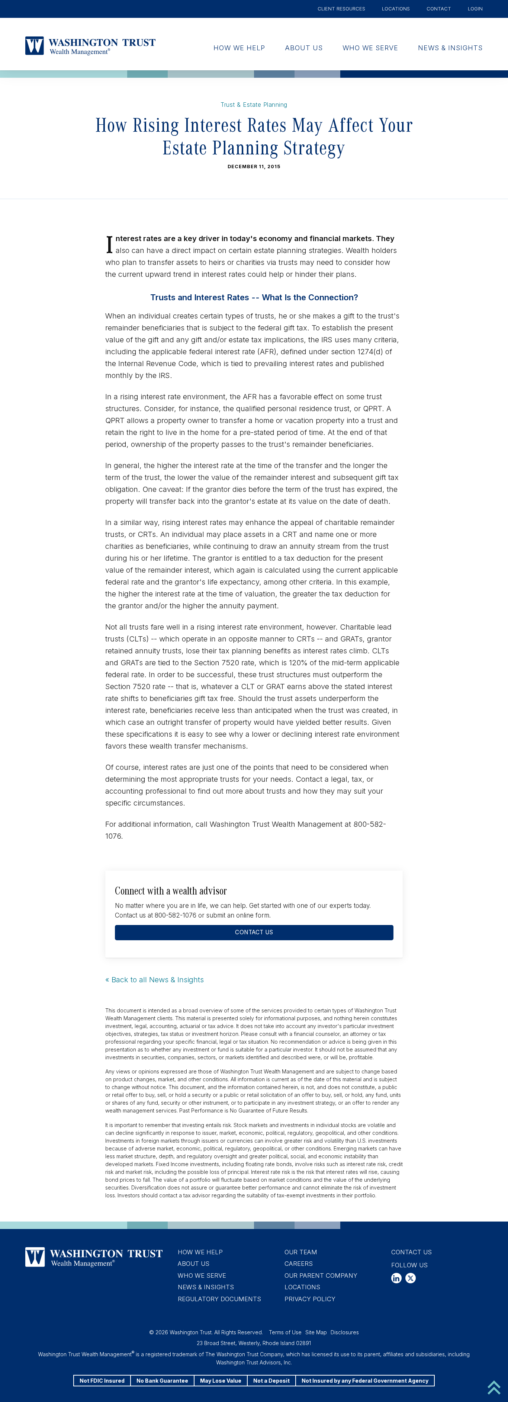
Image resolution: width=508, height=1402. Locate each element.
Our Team (300, 1252)
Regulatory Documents (219, 1299)
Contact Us (411, 1252)
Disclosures (345, 1332)
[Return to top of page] (494, 1386)
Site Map (316, 1332)
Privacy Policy (309, 1299)
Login (475, 9)
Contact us (254, 932)
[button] (396, 1278)
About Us (304, 48)
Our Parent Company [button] (320, 1275)
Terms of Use (285, 1332)
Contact (439, 9)
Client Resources (341, 9)
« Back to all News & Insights (154, 979)
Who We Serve (370, 48)
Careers (298, 1263)
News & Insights (450, 48)
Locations (396, 9)
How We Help (239, 48)
